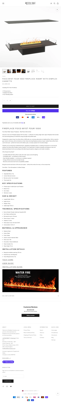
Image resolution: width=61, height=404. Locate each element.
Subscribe (8, 381)
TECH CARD (7, 260)
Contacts (42, 337)
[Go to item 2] (9, 71)
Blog (52, 337)
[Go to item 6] (28, 71)
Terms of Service (28, 337)
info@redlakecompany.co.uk (8, 348)
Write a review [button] (31, 315)
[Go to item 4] (19, 71)
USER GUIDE (8, 263)
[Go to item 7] (33, 71)
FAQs (41, 335)
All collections (54, 332)
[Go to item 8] (38, 71)
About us (42, 332)
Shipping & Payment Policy (30, 335)
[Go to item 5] (23, 71)
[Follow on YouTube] (11, 386)
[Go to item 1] (4, 71)
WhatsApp (12, 338)
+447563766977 (6, 338)
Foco (4, 76)
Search (41, 330)
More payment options (30, 114)
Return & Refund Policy (29, 332)
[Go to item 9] (42, 71)
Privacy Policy (27, 330)
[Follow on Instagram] (7, 386)
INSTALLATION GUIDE (12, 267)
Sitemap (53, 340)
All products (54, 335)
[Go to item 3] (14, 71)
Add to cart (30, 106)
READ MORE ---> (6, 358)
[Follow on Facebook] (3, 386)
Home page (54, 330)
